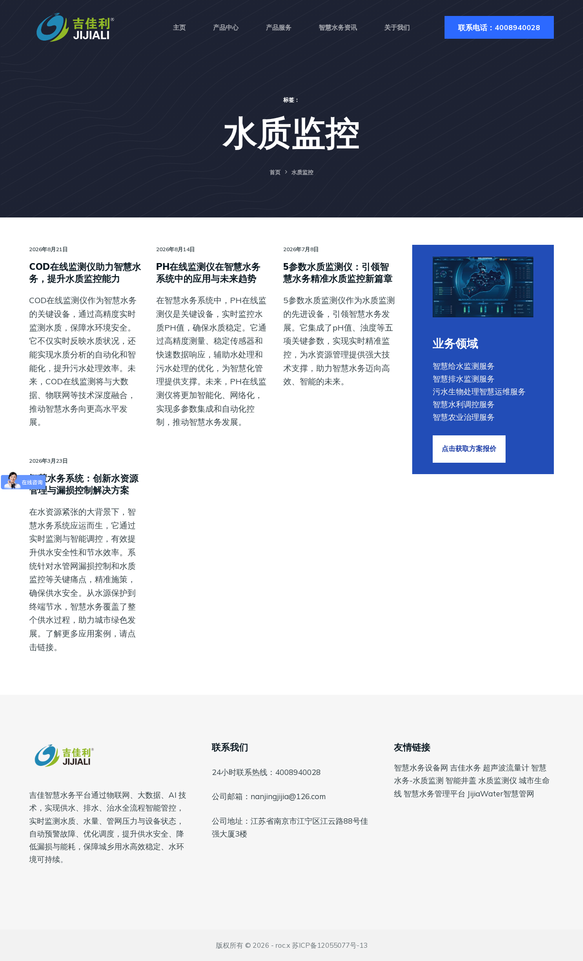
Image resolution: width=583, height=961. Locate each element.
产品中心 (226, 27)
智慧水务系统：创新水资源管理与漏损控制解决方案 (83, 484)
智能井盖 (460, 780)
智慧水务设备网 (421, 767)
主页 (179, 27)
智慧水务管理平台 (434, 793)
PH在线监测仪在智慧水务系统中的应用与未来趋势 (208, 272)
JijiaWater (485, 793)
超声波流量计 (506, 767)
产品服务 (279, 27)
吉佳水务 (465, 767)
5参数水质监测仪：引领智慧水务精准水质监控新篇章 (338, 272)
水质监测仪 (497, 780)
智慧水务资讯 (338, 27)
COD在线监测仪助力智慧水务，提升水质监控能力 (85, 272)
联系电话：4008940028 (499, 27)
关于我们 (397, 27)
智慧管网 (518, 793)
